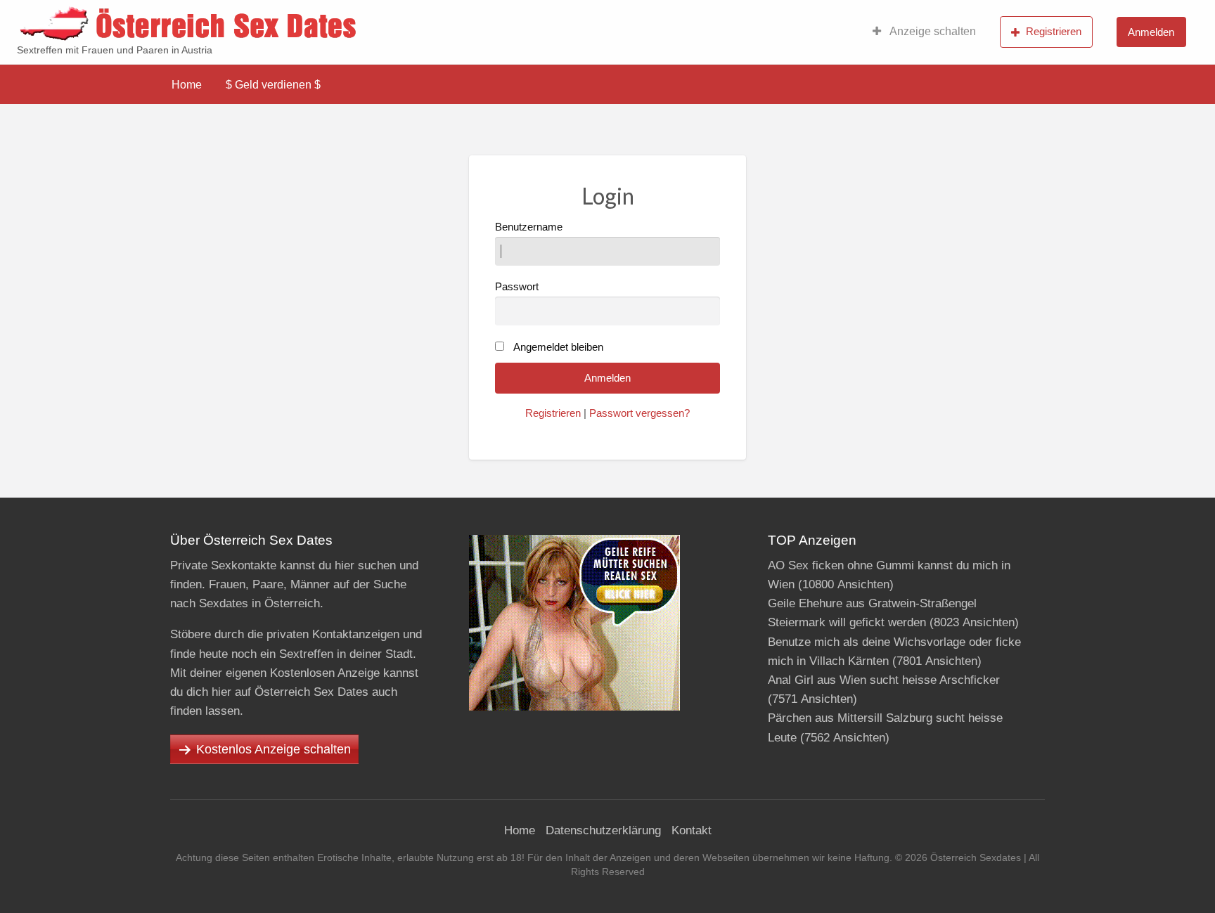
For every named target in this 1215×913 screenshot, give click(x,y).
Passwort (517, 286)
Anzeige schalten (931, 31)
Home (187, 85)
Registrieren (1053, 31)
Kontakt (691, 830)
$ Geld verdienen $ (273, 85)
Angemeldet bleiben (558, 347)
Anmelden (1151, 32)
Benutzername (528, 227)
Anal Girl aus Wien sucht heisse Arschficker (884, 680)
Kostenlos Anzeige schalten (273, 749)
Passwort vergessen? (639, 413)
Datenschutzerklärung (603, 830)
